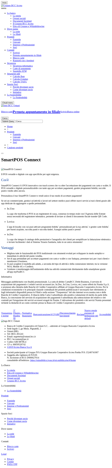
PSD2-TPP (12, 464)
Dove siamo (12, 29)
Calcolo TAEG (20, 81)
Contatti (10, 50)
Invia (4, 3)
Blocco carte (18, 58)
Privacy (10, 459)
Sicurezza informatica (23, 66)
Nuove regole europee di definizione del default (91, 314)
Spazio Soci (12, 84)
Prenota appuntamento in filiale (27, 55)
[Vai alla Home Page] (10, 105)
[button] (56, 8)
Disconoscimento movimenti (68, 314)
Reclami (80, 314)
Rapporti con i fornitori (23, 60)
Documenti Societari (22, 21)
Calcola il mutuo (20, 79)
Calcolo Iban (19, 76)
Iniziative (17, 92)
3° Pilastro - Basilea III (17, 314)
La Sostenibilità (14, 95)
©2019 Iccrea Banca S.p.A (19, 347)
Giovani (16, 42)
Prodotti (10, 37)
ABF (57, 314)
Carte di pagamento (22, 68)
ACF (52, 314)
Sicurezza (11, 63)
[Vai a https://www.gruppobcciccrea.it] (11, 5)
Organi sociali (19, 18)
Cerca (4, 118)
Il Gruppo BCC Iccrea (23, 23)
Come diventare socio (23, 89)
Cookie (10, 461)
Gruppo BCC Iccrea (16, 381)
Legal (3, 454)
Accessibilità (105, 314)
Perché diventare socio (23, 87)
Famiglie (17, 39)
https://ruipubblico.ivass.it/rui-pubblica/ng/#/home (53, 360)
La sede (16, 31)
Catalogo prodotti (15, 147)
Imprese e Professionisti (24, 45)
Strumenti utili (13, 74)
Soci (15, 47)
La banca (11, 13)
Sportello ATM (20, 71)
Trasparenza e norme (6, 314)
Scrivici (16, 52)
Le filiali (17, 34)
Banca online (73, 111)
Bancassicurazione (41, 314)
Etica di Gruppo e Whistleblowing (28, 26)
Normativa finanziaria (27, 314)
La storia (17, 16)
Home (10, 126)
